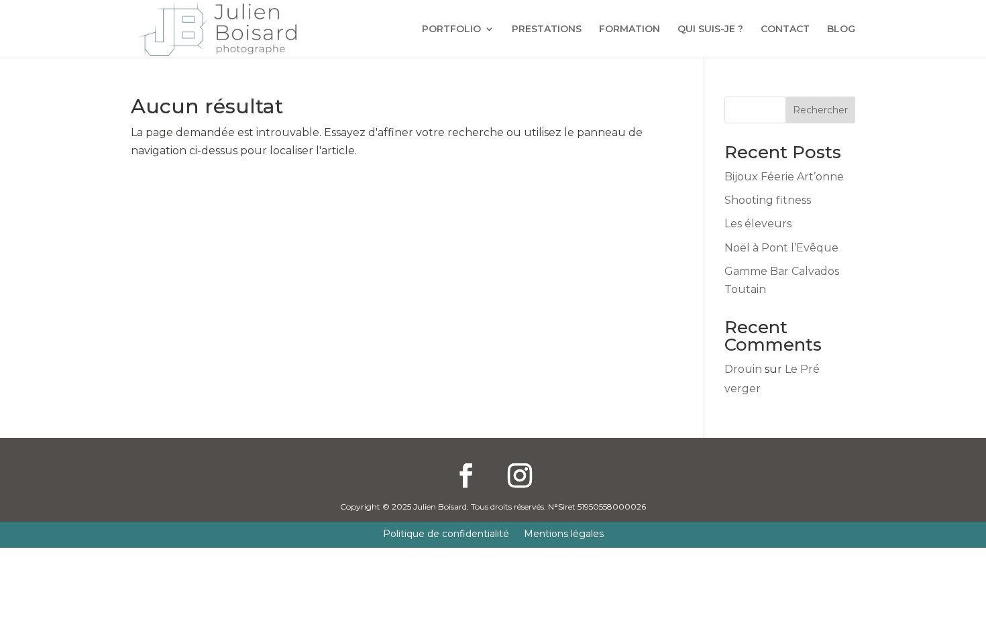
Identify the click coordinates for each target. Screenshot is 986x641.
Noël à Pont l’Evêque (781, 247)
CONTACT (785, 29)
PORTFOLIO (451, 29)
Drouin (743, 369)
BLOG (841, 29)
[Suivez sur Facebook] (466, 475)
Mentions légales (564, 534)
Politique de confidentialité (446, 534)
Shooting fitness (767, 200)
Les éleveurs (757, 223)
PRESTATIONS (547, 29)
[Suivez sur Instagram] (520, 475)
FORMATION (629, 29)
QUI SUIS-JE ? (710, 29)
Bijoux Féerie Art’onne (784, 176)
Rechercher (820, 110)
